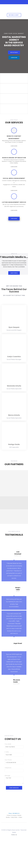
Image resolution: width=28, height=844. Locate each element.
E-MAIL (7, 752)
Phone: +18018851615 (14, 813)
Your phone (8, 760)
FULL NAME (8, 744)
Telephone (8, 768)
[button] (21, 8)
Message (7, 775)
